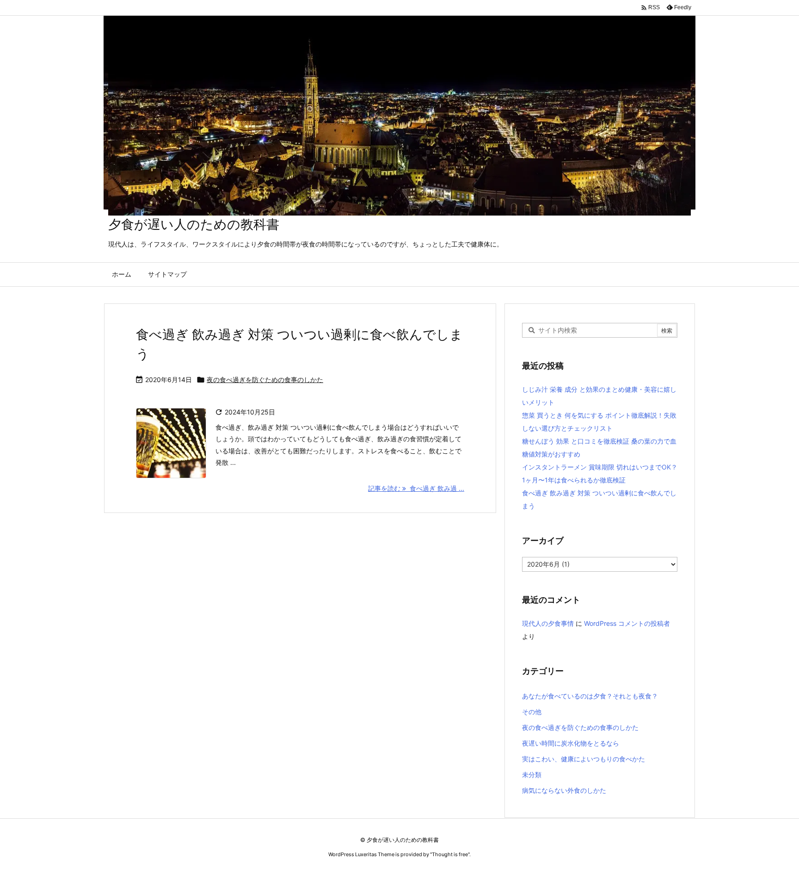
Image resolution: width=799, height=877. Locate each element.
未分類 (531, 774)
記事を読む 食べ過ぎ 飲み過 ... (416, 488)
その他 (531, 712)
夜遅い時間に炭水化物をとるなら (570, 743)
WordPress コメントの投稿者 (627, 623)
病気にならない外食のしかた (564, 790)
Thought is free (450, 854)
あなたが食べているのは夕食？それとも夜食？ (590, 696)
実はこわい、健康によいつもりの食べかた (583, 759)
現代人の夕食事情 (548, 623)
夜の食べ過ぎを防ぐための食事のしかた (265, 379)
